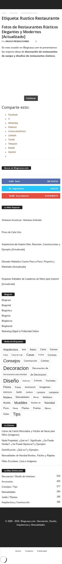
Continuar (31, 98)
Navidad (49, 402)
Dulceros (26, 381)
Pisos (6, 408)
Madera (7, 397)
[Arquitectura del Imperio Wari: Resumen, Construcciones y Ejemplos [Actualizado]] (31, 238)
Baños (33, 349)
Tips (16, 414)
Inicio (4, 13)
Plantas (25, 408)
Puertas (37, 408)
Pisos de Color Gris (11, 232)
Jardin (19, 392)
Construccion (30, 361)
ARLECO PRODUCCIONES (17, 41)
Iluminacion (30, 387)
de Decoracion (38, 374)
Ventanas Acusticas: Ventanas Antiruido (22, 220)
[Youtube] (42, 531)
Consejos (11, 360)
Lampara (41, 392)
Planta (15, 408)
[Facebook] (19, 531)
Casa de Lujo (17, 355)
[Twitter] (35, 531)
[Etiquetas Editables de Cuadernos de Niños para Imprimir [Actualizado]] (31, 272)
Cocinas (52, 354)
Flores (7, 387)
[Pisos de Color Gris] (31, 226)
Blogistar (6, 315)
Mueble (7, 403)
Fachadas (51, 381)
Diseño (11, 381)
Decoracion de (40, 368)
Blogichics (7, 310)
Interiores (7, 392)
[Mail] (27, 531)
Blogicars (6, 300)
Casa (5, 355)
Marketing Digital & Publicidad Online (20, 331)
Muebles (20, 403)
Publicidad (42, 551)
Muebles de (36, 403)
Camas (54, 349)
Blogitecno (7, 321)
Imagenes (44, 387)
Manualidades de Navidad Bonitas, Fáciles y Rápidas (28, 455)
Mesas (36, 397)
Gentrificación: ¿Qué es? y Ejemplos (20, 450)
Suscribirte (51, 195)
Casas (30, 354)
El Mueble (38, 381)
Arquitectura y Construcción (15, 502)
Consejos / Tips (9, 487)
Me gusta (52, 181)
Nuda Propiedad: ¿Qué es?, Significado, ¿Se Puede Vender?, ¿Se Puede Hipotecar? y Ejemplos (28, 442)
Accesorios (7, 481)
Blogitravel (7, 326)
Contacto (29, 551)
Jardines (29, 392)
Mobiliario (47, 397)
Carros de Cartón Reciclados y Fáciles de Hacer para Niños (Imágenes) (28, 433)
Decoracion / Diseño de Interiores (18, 476)
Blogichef (6, 305)
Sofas (6, 414)
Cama (43, 349)
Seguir (54, 188)
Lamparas (54, 392)
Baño (24, 349)
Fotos (18, 387)
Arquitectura (10, 349)
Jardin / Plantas (9, 497)
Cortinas (45, 361)
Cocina (41, 355)
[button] (56, 4)
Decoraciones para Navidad (15, 374)
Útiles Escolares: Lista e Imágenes (19, 461)
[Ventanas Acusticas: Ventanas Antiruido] (31, 214)
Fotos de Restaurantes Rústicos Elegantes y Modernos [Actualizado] (30, 31)
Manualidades (22, 397)
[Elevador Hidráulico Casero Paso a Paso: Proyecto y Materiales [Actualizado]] (31, 255)
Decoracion (16, 368)
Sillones (48, 408)
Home (18, 551)
